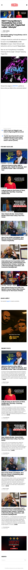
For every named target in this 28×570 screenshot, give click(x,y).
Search (25, 560)
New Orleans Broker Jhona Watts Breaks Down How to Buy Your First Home (13, 215)
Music (14, 285)
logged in (8, 301)
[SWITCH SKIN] (26, 5)
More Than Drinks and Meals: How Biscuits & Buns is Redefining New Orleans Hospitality (13, 239)
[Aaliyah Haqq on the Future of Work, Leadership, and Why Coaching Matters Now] (14, 181)
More (4, 379)
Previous (0, 14)
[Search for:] (14, 560)
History (9, 285)
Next (27, 14)
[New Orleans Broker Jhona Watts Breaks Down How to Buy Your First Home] (14, 204)
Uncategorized (6, 235)
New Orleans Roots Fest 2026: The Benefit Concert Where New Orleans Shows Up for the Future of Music (13, 289)
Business (4, 163)
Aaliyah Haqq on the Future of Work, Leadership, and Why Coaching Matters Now (20, 15)
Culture (10, 163)
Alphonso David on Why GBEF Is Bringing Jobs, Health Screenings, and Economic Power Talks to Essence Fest (7, 15)
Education (10, 211)
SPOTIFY (15, 86)
